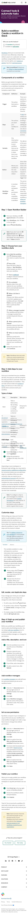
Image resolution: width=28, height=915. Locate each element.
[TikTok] (22, 861)
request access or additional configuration (14, 470)
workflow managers (9, 679)
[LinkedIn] (6, 861)
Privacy (3, 902)
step (22, 114)
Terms (8, 902)
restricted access (17, 63)
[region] (14, 148)
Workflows (5, 53)
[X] (15, 861)
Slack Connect (18, 748)
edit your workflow (13, 630)
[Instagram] (9, 861)
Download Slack (5, 898)
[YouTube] (19, 861)
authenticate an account (9, 478)
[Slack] (12, 895)
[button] (8, 843)
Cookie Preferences (17, 902)
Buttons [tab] (12, 544)
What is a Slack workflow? (16, 69)
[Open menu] (25, 2)
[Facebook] (12, 861)
